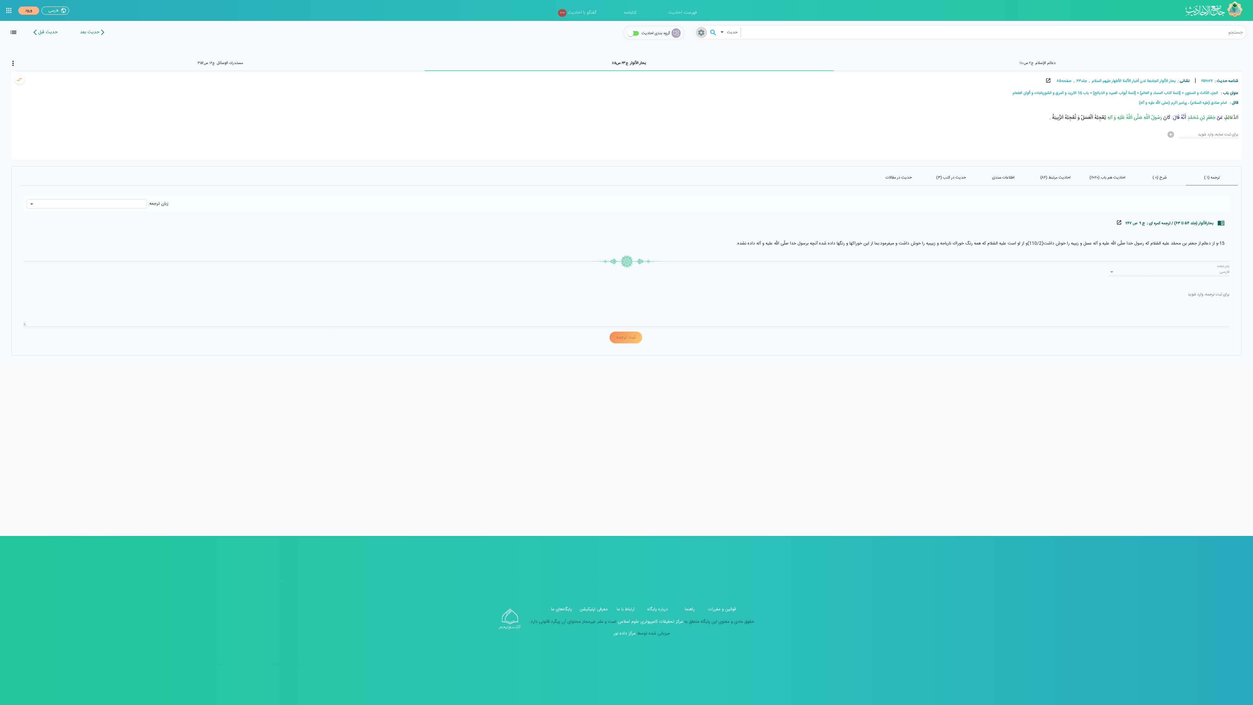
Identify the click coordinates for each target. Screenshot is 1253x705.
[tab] (1037, 63)
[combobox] (993, 32)
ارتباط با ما (626, 609)
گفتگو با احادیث (578, 13)
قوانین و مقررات (722, 609)
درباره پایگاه (657, 609)
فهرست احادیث (682, 13)
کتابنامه (630, 13)
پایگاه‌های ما (561, 609)
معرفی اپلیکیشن (594, 609)
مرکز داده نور (624, 633)
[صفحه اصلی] (1216, 10)
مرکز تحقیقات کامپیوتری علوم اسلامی (649, 621)
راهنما (690, 609)
